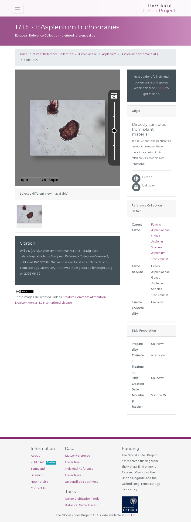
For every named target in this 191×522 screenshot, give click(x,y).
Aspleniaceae (87, 54)
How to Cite (39, 482)
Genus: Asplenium (158, 239)
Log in (160, 88)
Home (23, 54)
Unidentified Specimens (81, 482)
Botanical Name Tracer (80, 505)
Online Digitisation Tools (82, 499)
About (35, 456)
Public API (43, 462)
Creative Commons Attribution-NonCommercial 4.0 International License (61, 300)
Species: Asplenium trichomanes (159, 253)
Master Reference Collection (53, 54)
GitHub (130, 515)
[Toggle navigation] (18, 9)
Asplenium (109, 54)
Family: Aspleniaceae (160, 227)
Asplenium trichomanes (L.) (139, 54)
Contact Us (38, 488)
